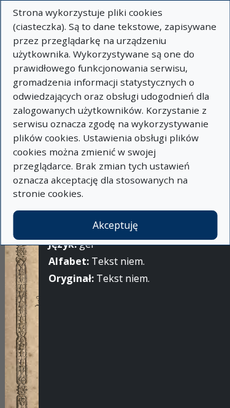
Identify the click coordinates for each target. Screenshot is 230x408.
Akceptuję (115, 225)
